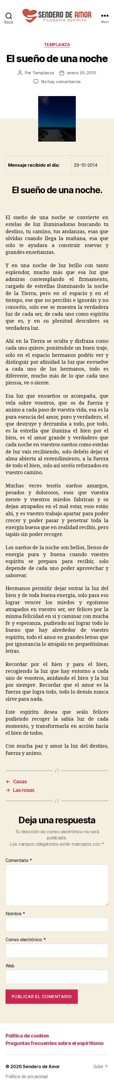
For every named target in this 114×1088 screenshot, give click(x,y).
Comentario (19, 860)
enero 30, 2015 (81, 72)
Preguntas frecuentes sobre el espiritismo (54, 1043)
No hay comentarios (61, 81)
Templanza (57, 44)
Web (10, 966)
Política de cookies (27, 1036)
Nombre (15, 913)
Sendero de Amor (41, 1066)
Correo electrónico (26, 939)
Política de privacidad (27, 1076)
